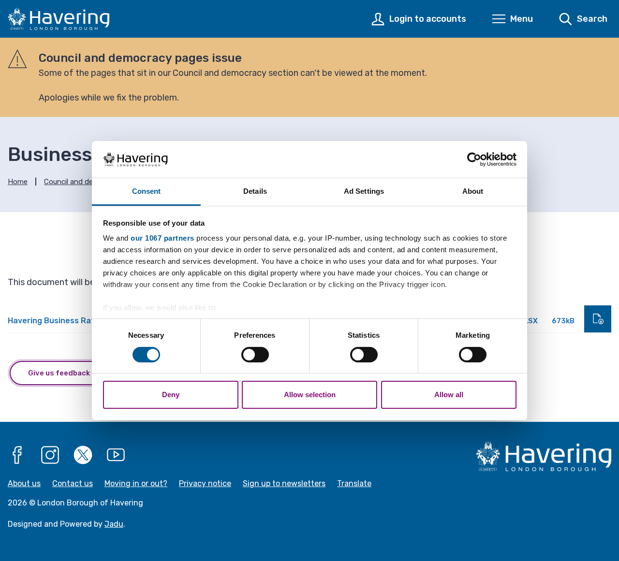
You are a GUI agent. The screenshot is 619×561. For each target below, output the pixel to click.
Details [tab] (255, 191)
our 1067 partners (162, 238)
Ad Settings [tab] (364, 191)
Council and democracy (82, 181)
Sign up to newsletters (284, 483)
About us (24, 483)
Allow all (448, 394)
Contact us (72, 483)
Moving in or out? (135, 483)
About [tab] (473, 191)
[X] (83, 454)
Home (18, 181)
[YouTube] (116, 454)
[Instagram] (50, 454)
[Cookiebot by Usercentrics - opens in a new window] (474, 159)
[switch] (255, 354)
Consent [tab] (146, 191)
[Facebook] (17, 454)
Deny (170, 394)
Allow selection (310, 394)
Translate (354, 483)
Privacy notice (205, 483)
